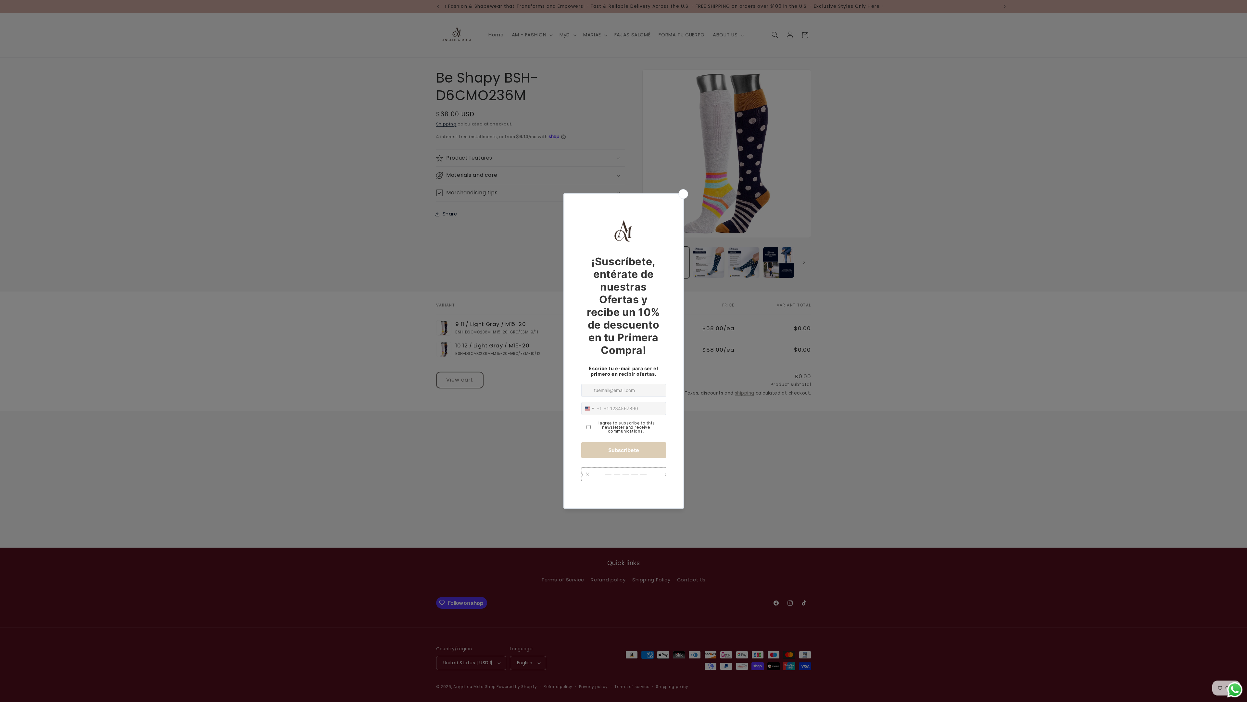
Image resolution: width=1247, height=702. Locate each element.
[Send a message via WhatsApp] (1235, 690)
